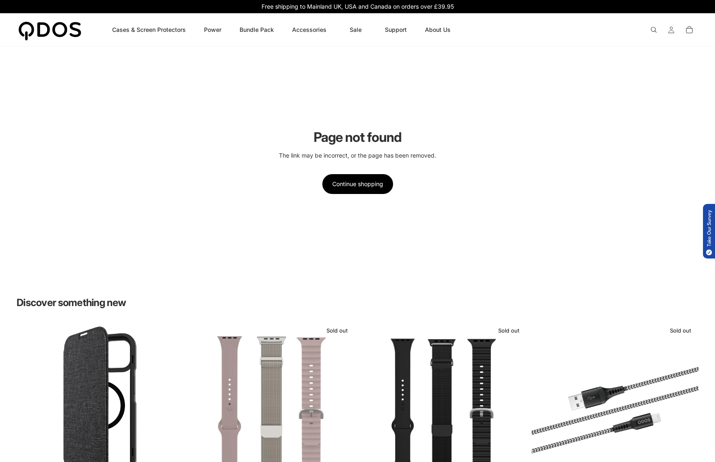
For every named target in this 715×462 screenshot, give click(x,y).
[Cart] (689, 30)
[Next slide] (170, 406)
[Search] (654, 30)
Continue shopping (357, 183)
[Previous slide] (29, 406)
